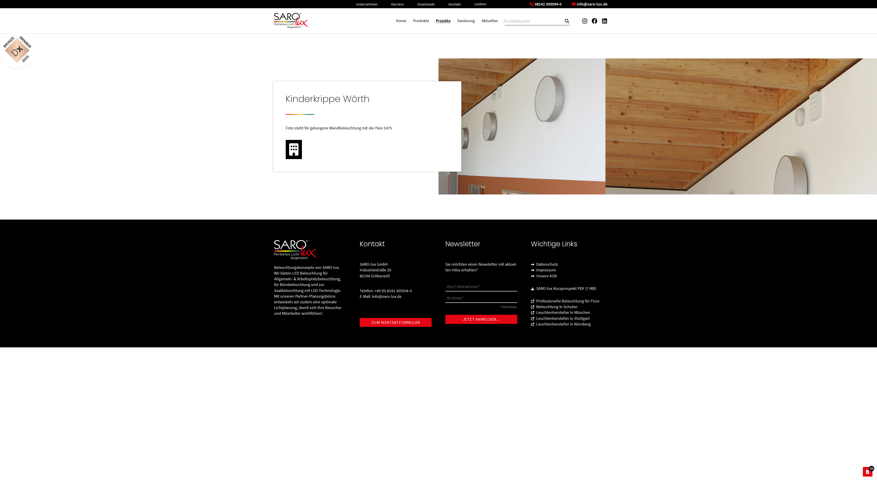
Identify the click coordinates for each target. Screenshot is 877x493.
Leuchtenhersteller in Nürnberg (563, 324)
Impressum (545, 270)
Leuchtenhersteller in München (562, 312)
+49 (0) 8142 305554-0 (393, 290)
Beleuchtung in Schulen (556, 306)
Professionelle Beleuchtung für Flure (567, 301)
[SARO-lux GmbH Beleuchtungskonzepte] (291, 21)
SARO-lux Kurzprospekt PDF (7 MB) (565, 288)
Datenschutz (546, 264)
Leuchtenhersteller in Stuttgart (562, 318)
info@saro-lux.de (387, 296)
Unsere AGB (546, 275)
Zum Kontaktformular (395, 322)
